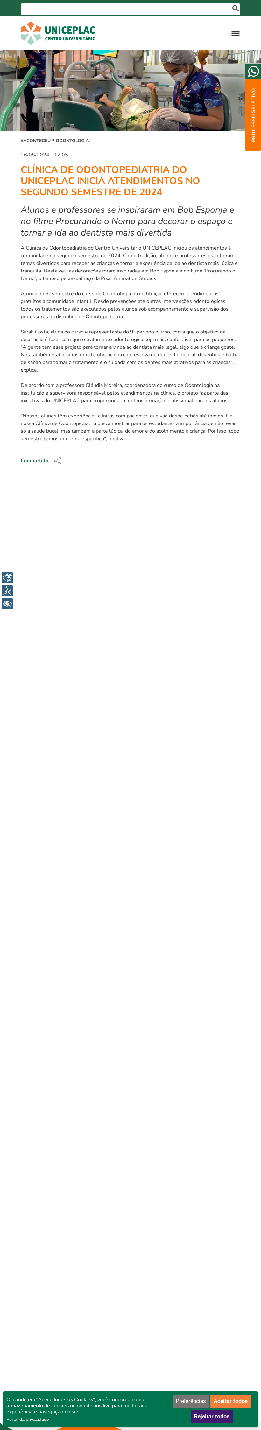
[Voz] (7, 590)
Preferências (191, 1401)
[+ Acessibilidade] (7, 603)
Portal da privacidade (27, 1419)
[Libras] (7, 577)
